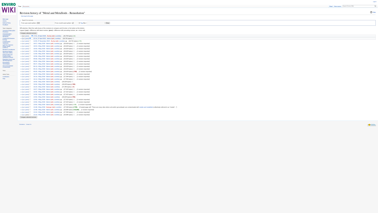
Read (330, 6)
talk (53, 36)
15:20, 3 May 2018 (39, 87)
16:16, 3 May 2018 (39, 76)
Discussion (26, 6)
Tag (82, 23)
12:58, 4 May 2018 (39, 51)
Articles (5, 21)
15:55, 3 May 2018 (39, 84)
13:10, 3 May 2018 (39, 114)
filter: (83, 23)
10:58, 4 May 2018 (39, 56)
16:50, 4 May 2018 (39, 48)
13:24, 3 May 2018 (39, 112)
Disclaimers (22, 124)
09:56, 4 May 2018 (39, 61)
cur (24, 38)
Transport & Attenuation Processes (9, 31)
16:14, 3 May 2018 (39, 79)
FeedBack (5, 25)
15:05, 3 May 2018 (39, 92)
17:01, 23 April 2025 (39, 36)
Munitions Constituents (9, 49)
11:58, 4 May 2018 (39, 53)
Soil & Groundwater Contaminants (8, 66)
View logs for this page (27, 16)
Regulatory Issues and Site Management (9, 60)
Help (374, 12)
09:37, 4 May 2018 (39, 64)
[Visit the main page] (9, 8)
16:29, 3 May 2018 (39, 74)
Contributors (6, 76)
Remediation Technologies (6, 63)
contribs (58, 36)
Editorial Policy (7, 23)
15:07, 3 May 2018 (39, 89)
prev (27, 36)
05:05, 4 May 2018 (39, 71)
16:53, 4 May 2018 (39, 46)
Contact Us (28, 124)
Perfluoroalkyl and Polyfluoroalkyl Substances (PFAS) (8, 56)
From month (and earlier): (63, 23)
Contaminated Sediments (6, 42)
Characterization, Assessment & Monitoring (7, 35)
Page (19, 6)
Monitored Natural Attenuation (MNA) (8, 52)
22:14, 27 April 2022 (39, 38)
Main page (5, 19)
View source (337, 6)
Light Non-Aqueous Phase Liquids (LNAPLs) (8, 46)
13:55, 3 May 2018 (39, 97)
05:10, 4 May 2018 (39, 66)
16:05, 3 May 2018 (39, 81)
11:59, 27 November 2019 (41, 41)
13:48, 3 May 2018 (39, 107)
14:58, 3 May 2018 (39, 94)
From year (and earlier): (28, 23)
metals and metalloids (146, 107)
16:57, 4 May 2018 (39, 43)
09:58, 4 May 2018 (39, 59)
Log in (374, 1)
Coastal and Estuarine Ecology (9, 39)
